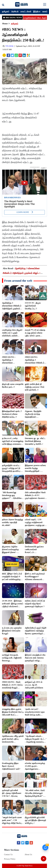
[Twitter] (22, 842)
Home (5, 23)
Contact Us (8, 855)
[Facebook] (18, 842)
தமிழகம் (5, 11)
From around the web (18, 280)
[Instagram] (27, 842)
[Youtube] (31, 842)
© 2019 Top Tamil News (25, 866)
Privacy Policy (9, 859)
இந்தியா (36, 11)
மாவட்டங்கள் (25, 11)
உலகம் (44, 11)
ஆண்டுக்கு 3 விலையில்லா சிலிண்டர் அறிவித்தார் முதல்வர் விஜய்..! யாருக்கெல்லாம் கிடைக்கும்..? (21, 273)
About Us (28, 855)
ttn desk (9, 46)
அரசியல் (15, 11)
